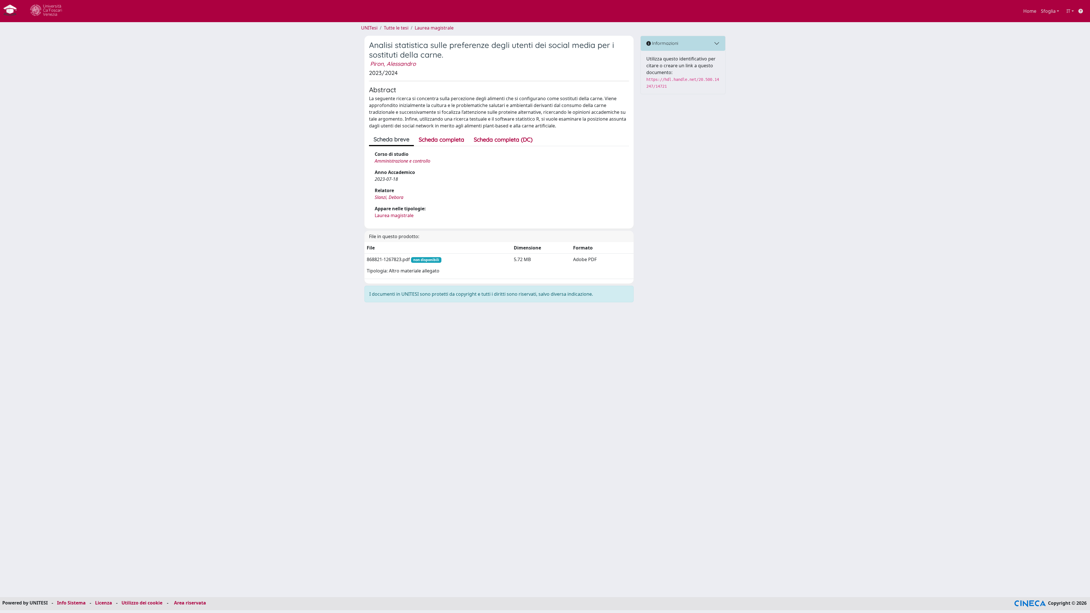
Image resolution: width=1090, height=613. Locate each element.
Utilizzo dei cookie (141, 603)
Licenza (103, 603)
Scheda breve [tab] (391, 139)
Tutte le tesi (396, 28)
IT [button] (1068, 11)
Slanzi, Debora (389, 197)
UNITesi (369, 28)
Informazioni (664, 43)
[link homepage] (12, 11)
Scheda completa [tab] (441, 139)
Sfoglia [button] (1048, 11)
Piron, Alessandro (393, 63)
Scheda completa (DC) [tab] (503, 139)
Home (1029, 11)
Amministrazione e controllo (402, 161)
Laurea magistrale (434, 28)
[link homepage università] (46, 11)
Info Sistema (71, 603)
